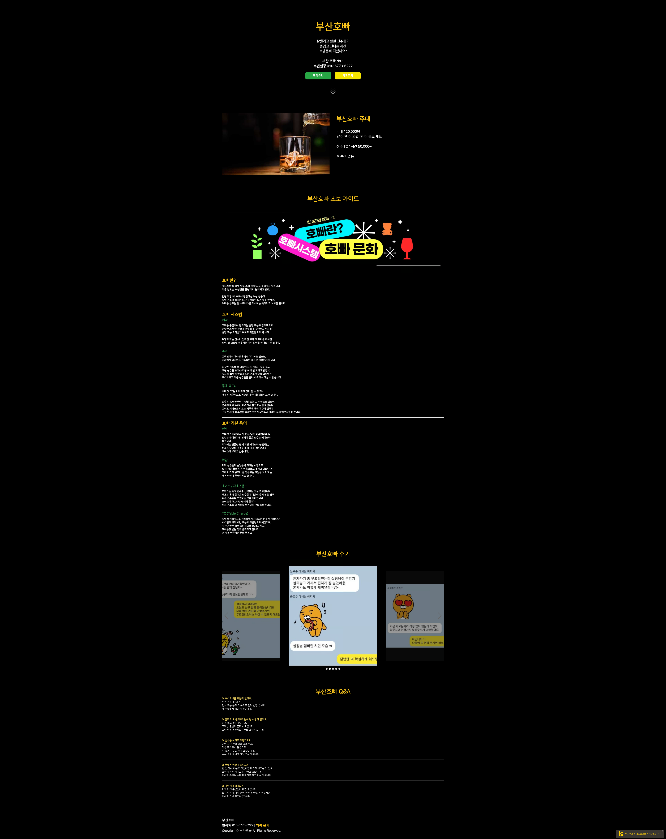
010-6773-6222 (242, 825)
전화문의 (318, 75)
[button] (226, 616)
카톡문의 (348, 75)
